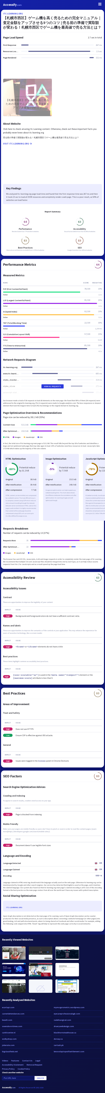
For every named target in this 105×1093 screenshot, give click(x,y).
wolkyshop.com (9, 1039)
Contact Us (27, 1060)
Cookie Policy (24, 1069)
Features (15, 1060)
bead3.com (7, 1020)
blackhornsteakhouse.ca (65, 1032)
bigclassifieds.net (10, 1051)
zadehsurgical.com (62, 1020)
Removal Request (34, 1064)
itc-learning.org (13, 13)
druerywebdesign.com (64, 1026)
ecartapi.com (8, 1007)
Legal (37, 1060)
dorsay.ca (58, 1039)
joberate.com (8, 1045)
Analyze (40, 1078)
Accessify (12, 5)
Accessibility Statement (13, 1064)
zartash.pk (59, 1045)
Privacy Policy (8, 1069)
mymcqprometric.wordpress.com (69, 1007)
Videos (5, 1060)
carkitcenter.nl (8, 1032)
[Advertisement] (52, 70)
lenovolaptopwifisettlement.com (69, 1051)
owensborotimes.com (12, 1026)
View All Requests (52, 386)
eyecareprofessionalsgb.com (67, 1013)
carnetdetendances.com (13, 1013)
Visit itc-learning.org (16, 143)
